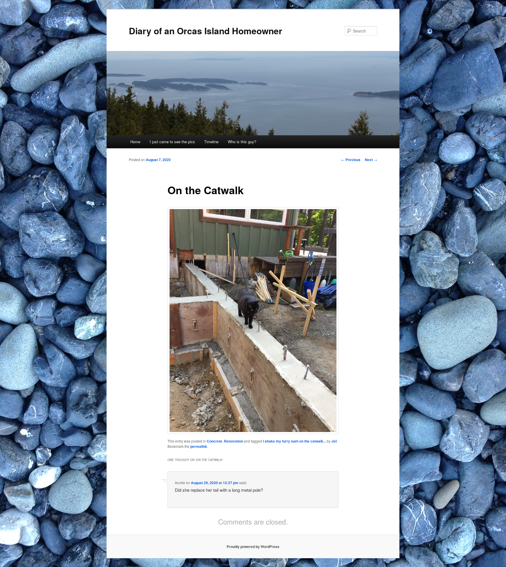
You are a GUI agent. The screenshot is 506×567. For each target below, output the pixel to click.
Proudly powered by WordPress (253, 546)
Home (135, 141)
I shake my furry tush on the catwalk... (294, 441)
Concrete (214, 441)
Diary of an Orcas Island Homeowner (205, 30)
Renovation (233, 441)
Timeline (211, 141)
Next (371, 159)
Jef (334, 441)
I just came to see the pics (172, 141)
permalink (198, 446)
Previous (350, 159)
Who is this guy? (242, 141)
